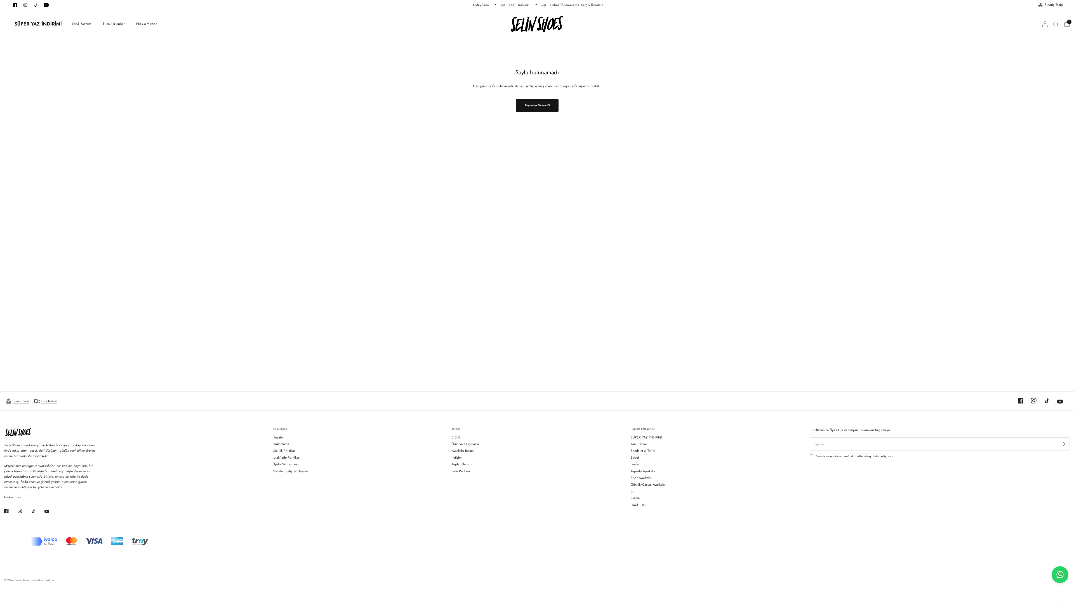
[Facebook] (1017, 401)
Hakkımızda (147, 24)
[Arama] (1056, 24)
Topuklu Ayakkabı (643, 471)
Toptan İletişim (462, 464)
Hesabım (279, 437)
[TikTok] (1043, 401)
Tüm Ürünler (114, 24)
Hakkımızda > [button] (13, 497)
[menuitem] (35, 24)
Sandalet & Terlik (643, 450)
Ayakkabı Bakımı (463, 450)
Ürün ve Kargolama (465, 444)
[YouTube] (1057, 401)
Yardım (456, 429)
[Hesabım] (1045, 24)
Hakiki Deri (638, 505)
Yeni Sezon (81, 24)
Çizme (635, 498)
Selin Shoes (280, 429)
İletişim (456, 457)
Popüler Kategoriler (643, 429)
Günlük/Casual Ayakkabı (648, 484)
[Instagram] (1030, 401)
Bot (633, 491)
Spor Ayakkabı (641, 477)
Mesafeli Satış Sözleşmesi (291, 471)
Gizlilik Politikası (284, 450)
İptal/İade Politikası (286, 457)
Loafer (635, 464)
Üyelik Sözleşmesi (285, 464)
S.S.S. (456, 437)
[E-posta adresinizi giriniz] (1064, 444)
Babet (635, 457)
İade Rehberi (461, 471)
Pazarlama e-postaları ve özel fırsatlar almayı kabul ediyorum (854, 456)
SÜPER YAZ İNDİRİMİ (37, 24)
